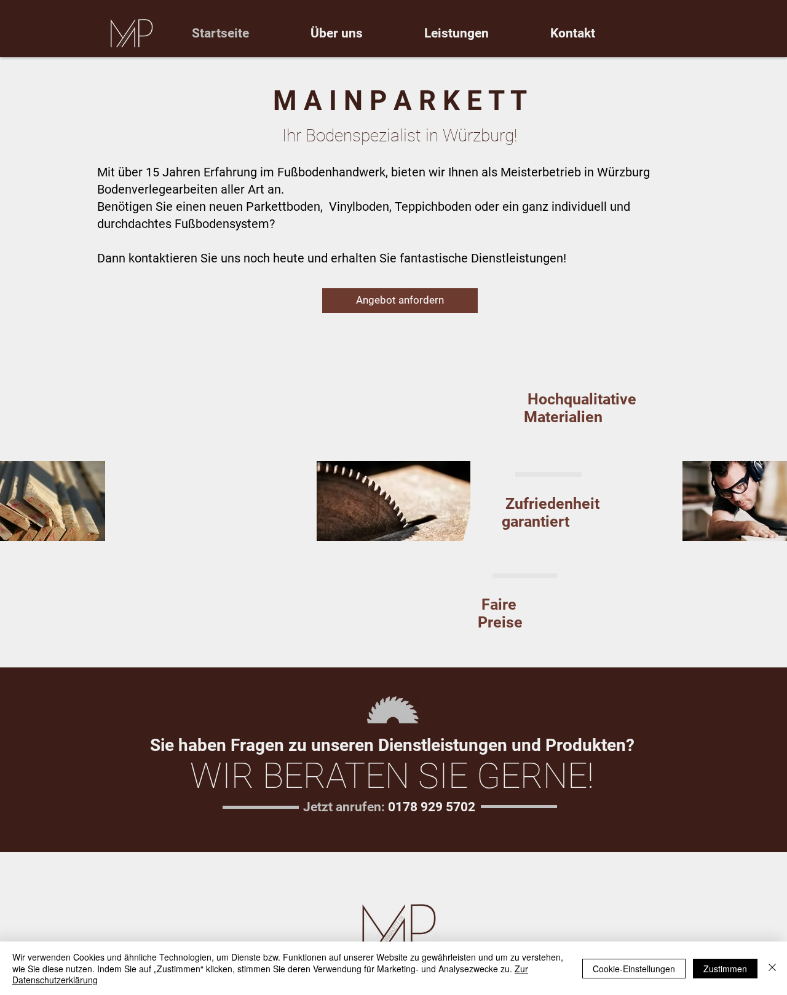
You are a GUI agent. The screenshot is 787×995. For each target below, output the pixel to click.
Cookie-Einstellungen (634, 968)
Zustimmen (725, 968)
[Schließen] (772, 968)
